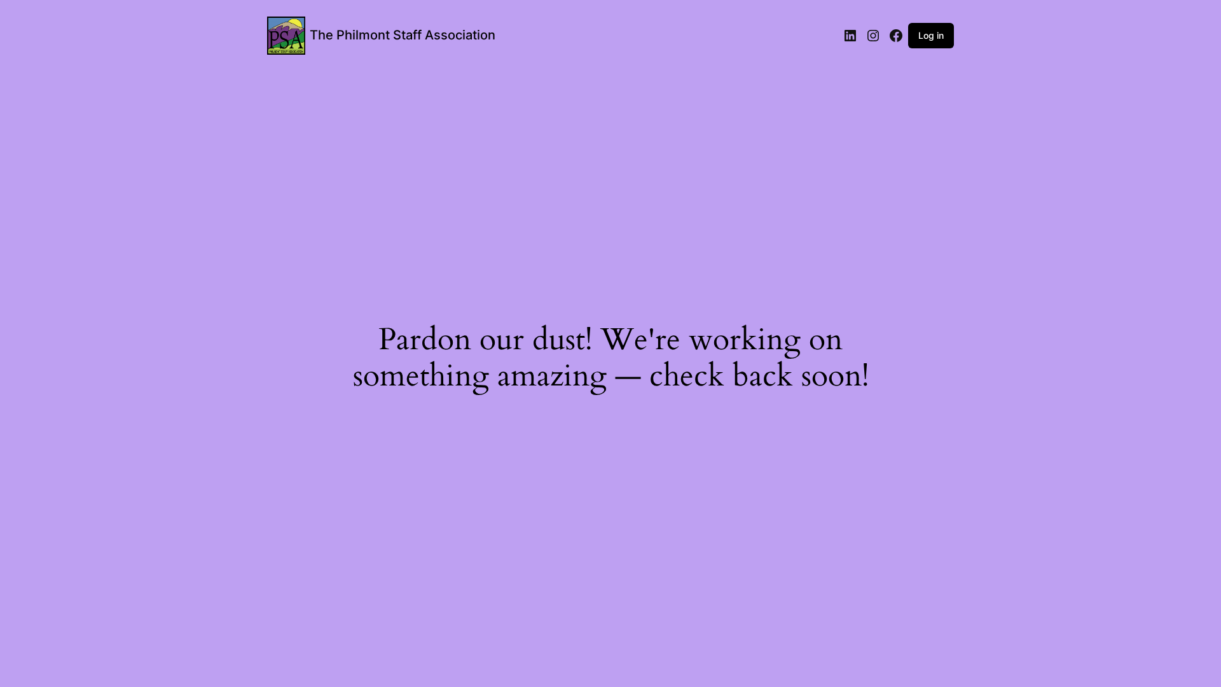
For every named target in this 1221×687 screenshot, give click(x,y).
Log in (931, 35)
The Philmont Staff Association (402, 35)
